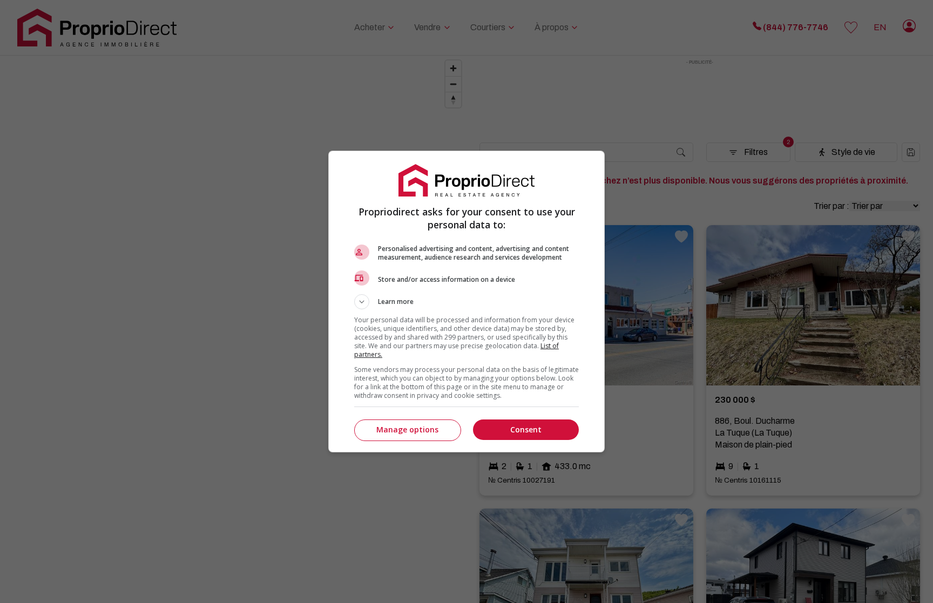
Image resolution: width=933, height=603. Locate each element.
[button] (466, 301)
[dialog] (466, 301)
